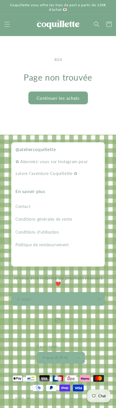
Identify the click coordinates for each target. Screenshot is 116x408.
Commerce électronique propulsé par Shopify (75, 398)
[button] (7, 24)
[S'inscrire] (98, 299)
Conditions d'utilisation (37, 232)
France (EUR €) (55, 357)
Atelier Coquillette (37, 398)
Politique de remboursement (42, 244)
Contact (22, 206)
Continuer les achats (58, 98)
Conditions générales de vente (43, 219)
